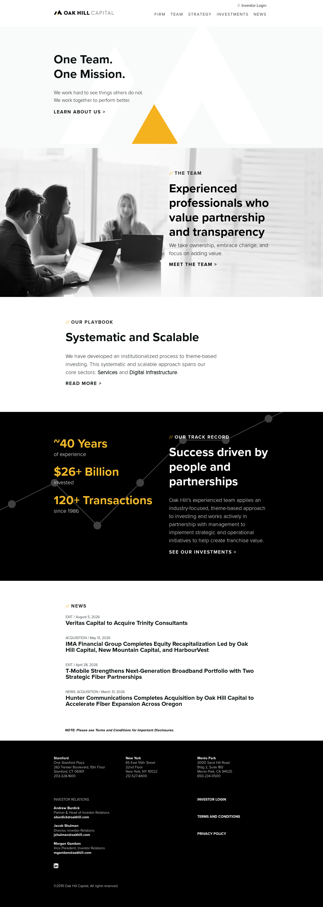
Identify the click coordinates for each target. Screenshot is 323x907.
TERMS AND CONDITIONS (218, 816)
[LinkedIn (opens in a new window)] (56, 866)
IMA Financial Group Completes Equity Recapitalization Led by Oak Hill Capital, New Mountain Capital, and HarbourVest (157, 647)
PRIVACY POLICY (211, 834)
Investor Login (253, 5)
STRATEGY (200, 14)
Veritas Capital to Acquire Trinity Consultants (126, 623)
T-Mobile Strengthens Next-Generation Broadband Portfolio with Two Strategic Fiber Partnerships (160, 674)
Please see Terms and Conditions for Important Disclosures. (119, 730)
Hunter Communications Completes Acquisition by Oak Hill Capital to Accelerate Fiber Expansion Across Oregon (160, 701)
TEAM (177, 14)
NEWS (260, 14)
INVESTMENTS (233, 14)
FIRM (160, 14)
